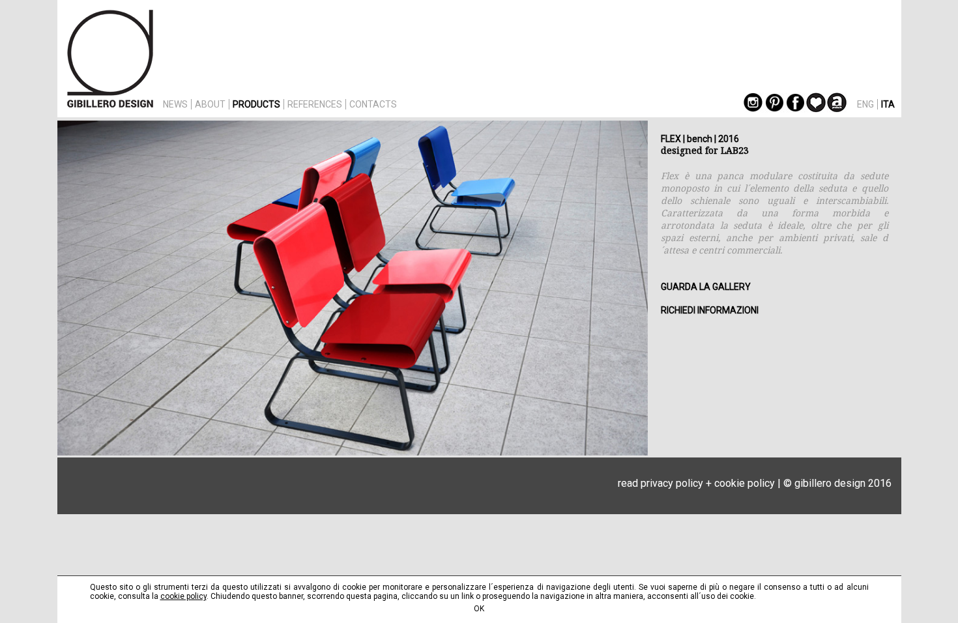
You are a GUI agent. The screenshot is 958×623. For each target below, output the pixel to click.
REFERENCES (314, 104)
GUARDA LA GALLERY (706, 287)
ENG (865, 104)
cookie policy (744, 483)
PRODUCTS (256, 104)
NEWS (175, 104)
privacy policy (672, 483)
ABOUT (210, 104)
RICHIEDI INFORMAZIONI (710, 310)
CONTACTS (373, 104)
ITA (888, 104)
